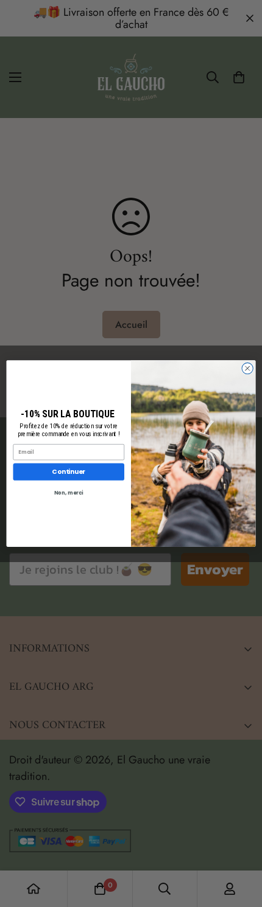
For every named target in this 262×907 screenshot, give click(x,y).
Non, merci (68, 492)
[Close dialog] (247, 368)
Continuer (68, 471)
